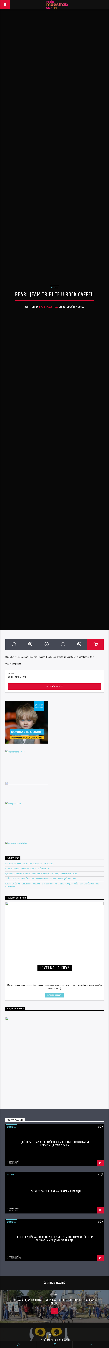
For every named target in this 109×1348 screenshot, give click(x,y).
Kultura (10, 1270)
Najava (54, 332)
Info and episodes (54, 1091)
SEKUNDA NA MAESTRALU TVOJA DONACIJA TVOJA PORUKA (29, 959)
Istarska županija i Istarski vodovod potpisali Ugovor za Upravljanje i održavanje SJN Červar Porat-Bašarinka (53, 981)
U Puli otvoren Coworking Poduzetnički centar (27, 964)
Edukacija (11, 1223)
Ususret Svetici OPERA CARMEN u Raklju (55, 1287)
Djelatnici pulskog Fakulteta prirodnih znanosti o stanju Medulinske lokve (41, 969)
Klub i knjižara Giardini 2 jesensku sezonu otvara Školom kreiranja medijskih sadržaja (55, 1334)
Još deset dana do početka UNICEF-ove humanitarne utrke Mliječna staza (40, 974)
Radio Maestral (48, 351)
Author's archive (54, 782)
